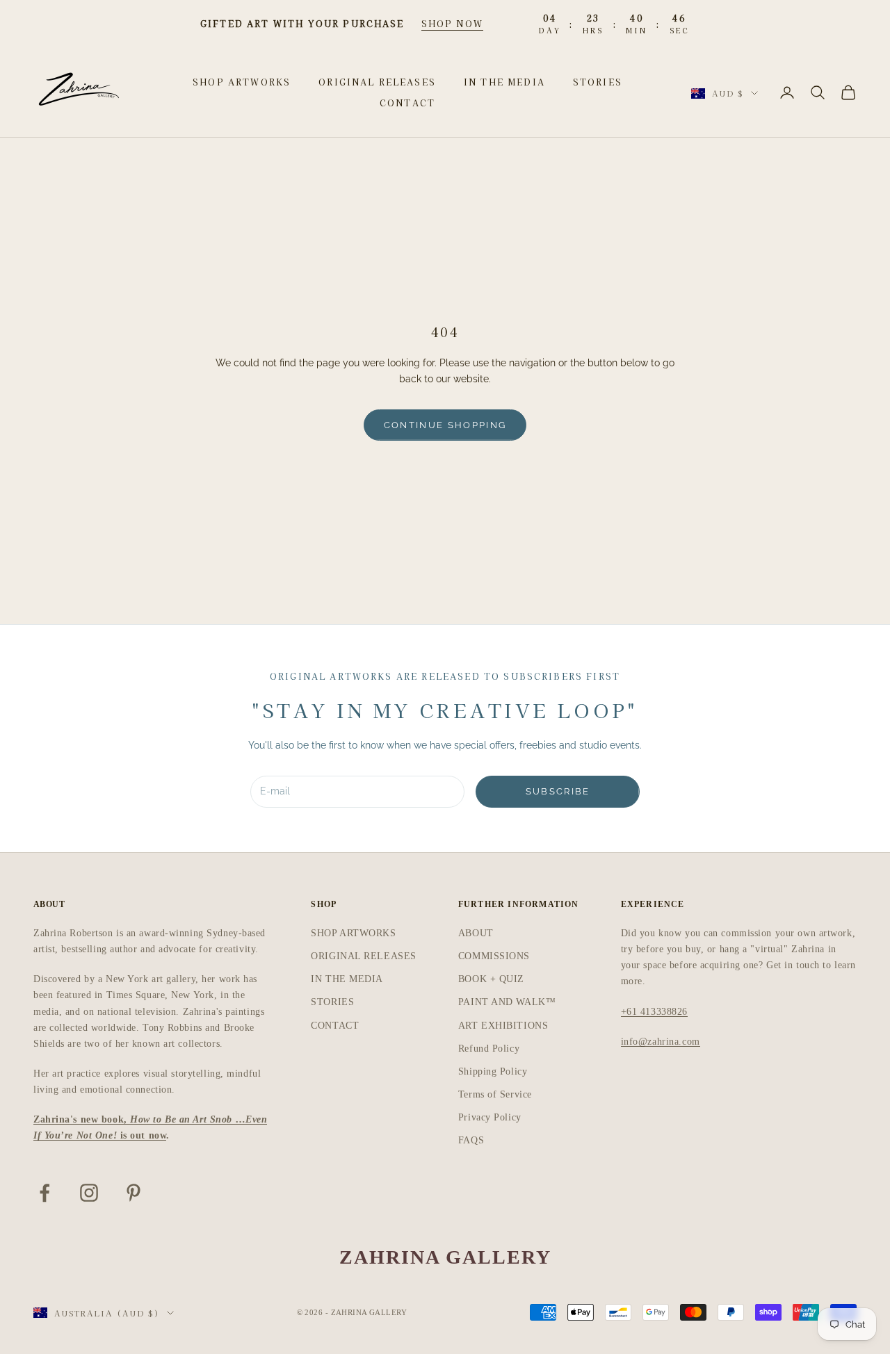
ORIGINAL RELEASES (377, 82)
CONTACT (407, 102)
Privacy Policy (489, 1117)
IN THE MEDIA (504, 82)
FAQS (471, 1140)
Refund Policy (488, 1048)
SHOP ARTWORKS (242, 82)
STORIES (597, 82)
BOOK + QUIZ (491, 979)
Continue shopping (445, 425)
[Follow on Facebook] (44, 1193)
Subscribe (558, 791)
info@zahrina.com (660, 1041)
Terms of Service (495, 1094)
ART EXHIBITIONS (503, 1025)
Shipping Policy (492, 1071)
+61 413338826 (654, 1011)
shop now (452, 23)
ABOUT (476, 933)
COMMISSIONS (494, 956)
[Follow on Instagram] (89, 1193)
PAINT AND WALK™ (507, 1002)
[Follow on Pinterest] (133, 1193)
